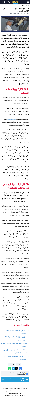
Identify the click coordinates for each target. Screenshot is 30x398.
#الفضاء (18, 365)
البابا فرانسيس (11, 119)
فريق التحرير (19, 388)
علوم (23, 5)
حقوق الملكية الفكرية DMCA (15, 393)
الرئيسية (27, 5)
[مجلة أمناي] (15, 2)
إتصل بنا (14, 388)
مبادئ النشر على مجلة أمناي (19, 391)
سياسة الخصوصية (7, 388)
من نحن (25, 388)
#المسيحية (11, 365)
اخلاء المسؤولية (8, 391)
